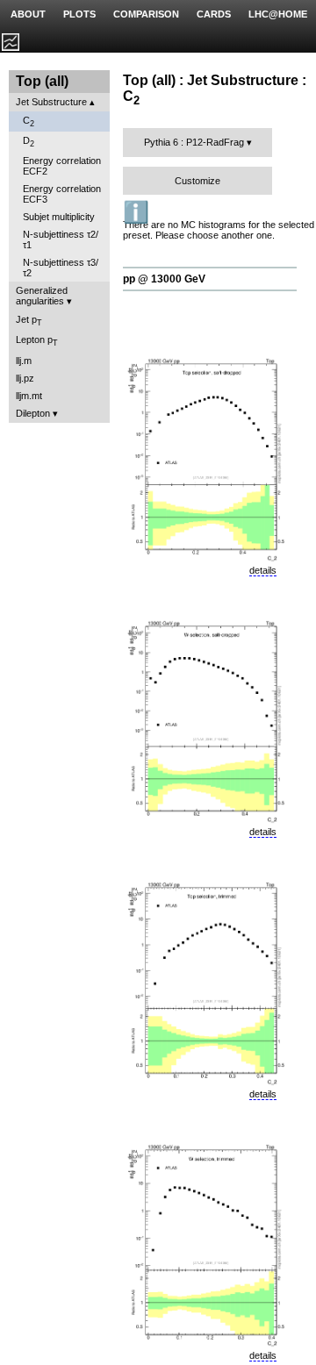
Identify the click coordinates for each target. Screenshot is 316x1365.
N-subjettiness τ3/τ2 (60, 267)
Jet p (29, 320)
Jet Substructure (51, 101)
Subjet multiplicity (59, 216)
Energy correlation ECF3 (62, 193)
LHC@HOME (277, 14)
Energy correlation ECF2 (62, 165)
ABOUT (28, 14)
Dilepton (33, 413)
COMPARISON (146, 14)
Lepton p (37, 340)
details (262, 570)
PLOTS (79, 14)
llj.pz (25, 378)
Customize (197, 180)
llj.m (24, 360)
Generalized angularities (42, 295)
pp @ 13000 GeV (164, 279)
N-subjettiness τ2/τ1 (60, 239)
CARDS (214, 14)
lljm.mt (29, 395)
